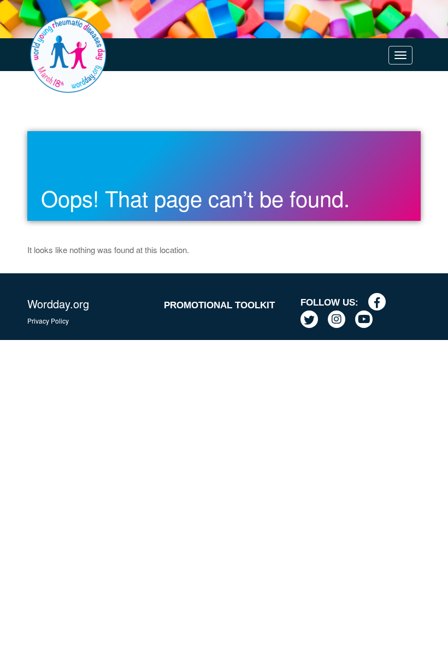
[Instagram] (340, 320)
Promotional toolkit (219, 305)
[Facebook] (381, 302)
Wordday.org (58, 304)
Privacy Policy (48, 320)
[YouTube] (368, 320)
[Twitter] (313, 320)
